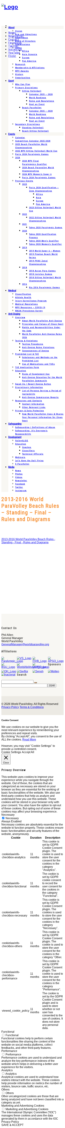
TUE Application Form (27, 367)
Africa (25, 51)
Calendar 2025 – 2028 (41, 94)
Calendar (20, 138)
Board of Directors (25, 41)
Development (14, 437)
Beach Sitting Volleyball (35, 131)
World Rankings (37, 98)
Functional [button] (7, 1031)
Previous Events (24, 181)
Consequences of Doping (35, 351)
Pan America (29, 61)
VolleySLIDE (21, 441)
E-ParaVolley (22, 464)
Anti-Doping (14, 313)
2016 (24, 284)
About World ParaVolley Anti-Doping (42, 321)
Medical (12, 290)
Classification (23, 294)
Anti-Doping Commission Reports (40, 397)
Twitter (19, 487)
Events (11, 134)
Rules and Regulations (41, 101)
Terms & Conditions (32, 707)
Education (20, 371)
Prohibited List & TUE (27, 354)
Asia (38, 197)
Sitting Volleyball (31, 91)
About (11, 27)
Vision (18, 31)
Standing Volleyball (33, 128)
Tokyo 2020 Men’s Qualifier (44, 241)
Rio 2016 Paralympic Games (44, 287)
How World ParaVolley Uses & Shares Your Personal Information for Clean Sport (43, 417)
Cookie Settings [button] (11, 752)
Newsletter (21, 481)
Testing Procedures (32, 344)
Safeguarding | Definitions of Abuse (35, 427)
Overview (20, 317)
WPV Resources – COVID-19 (30, 307)
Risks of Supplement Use (36, 374)
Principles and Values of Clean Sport (42, 324)
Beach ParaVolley (32, 108)
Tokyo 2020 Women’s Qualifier (45, 244)
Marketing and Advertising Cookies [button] (22, 1105)
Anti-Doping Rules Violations (38, 347)
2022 (24, 214)
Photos (19, 474)
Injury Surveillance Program (31, 301)
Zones (18, 48)
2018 (24, 267)
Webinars (20, 457)
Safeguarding (14, 423)
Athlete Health (23, 297)
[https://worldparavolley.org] (9, 7)
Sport (11, 80)
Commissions (22, 44)
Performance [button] (9, 1050)
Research (20, 64)
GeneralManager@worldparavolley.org (25, 644)
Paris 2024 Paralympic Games (32, 154)
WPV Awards (22, 71)
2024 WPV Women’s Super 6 (37, 174)
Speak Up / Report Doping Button (33, 384)
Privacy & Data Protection (29, 411)
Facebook (20, 484)
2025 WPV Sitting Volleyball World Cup (36, 151)
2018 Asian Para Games (42, 271)
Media (11, 467)
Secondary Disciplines (27, 124)
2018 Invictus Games (40, 274)
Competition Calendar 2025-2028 (32, 141)
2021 (24, 224)
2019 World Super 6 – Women (44, 251)
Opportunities (22, 78)
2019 (24, 247)
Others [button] (5, 1089)
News (18, 471)
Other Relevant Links (34, 407)
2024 (17, 158)
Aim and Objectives (26, 34)
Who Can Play (22, 84)
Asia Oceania (29, 54)
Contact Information (33, 404)
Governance (21, 38)
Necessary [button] (8, 814)
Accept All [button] (28, 752)
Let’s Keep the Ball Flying (29, 461)
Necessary (12, 818)
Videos (19, 477)
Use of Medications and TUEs (38, 364)
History (19, 74)
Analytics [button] (7, 1070)
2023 (24, 184)
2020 (24, 231)
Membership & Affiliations (30, 68)
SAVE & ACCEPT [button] (12, 1124)
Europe (26, 58)
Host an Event (37, 104)
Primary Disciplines (26, 88)
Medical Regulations (26, 304)
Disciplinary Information (29, 387)
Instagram (21, 491)
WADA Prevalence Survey (29, 311)
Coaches (26, 447)
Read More (29, 739)
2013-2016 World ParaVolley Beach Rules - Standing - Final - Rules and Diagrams (28, 541)
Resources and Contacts (28, 401)
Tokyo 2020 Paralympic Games (45, 227)
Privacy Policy (10, 707)
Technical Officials (33, 454)
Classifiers (28, 451)
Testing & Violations (26, 341)
